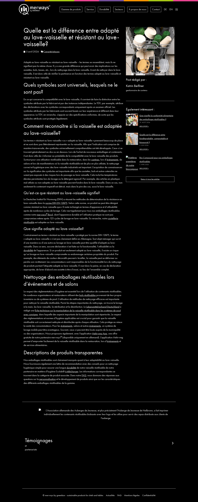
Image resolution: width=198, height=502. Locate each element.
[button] (172, 443)
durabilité (28, 250)
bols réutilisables (87, 295)
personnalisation (47, 379)
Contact (156, 9)
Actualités (110, 495)
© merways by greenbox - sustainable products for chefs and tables (73, 495)
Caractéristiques (52, 51)
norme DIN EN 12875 (56, 203)
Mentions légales (132, 495)
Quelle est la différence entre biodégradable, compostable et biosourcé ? (153, 138)
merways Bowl (45, 214)
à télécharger (71, 371)
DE (165, 9)
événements (112, 159)
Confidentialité (148, 495)
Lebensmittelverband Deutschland (102, 306)
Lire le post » (144, 126)
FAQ (84, 375)
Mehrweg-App (99, 333)
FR (176, 9)
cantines (95, 159)
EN (171, 9)
